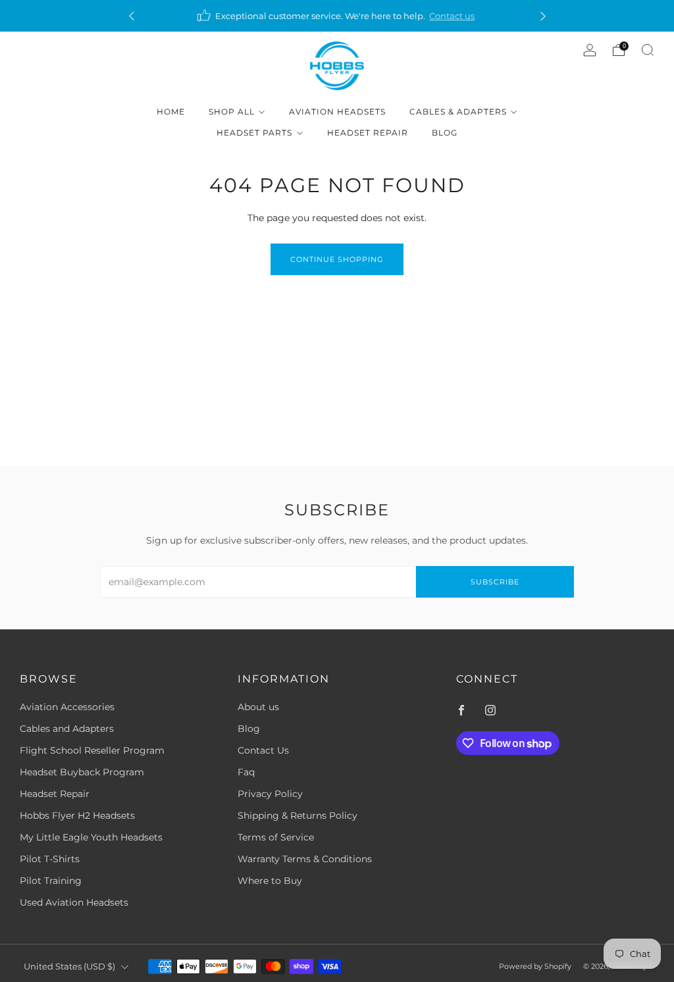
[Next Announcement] (543, 16)
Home (171, 111)
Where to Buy (270, 881)
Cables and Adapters (67, 729)
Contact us (452, 16)
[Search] (647, 50)
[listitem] (337, 16)
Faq (246, 772)
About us (258, 707)
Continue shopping (337, 259)
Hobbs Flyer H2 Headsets (77, 815)
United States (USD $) (69, 966)
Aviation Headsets (337, 111)
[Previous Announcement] (131, 16)
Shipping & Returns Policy (297, 815)
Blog (444, 133)
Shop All (232, 111)
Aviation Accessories (67, 707)
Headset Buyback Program (82, 772)
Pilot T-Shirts (50, 859)
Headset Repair (367, 133)
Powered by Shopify (535, 966)
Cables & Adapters (458, 111)
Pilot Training (51, 881)
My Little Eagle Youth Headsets (91, 837)
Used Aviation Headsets (74, 902)
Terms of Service (276, 837)
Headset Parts (254, 133)
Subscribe (495, 581)
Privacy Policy (270, 794)
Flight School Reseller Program (92, 750)
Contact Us (263, 750)
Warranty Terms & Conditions (305, 859)
